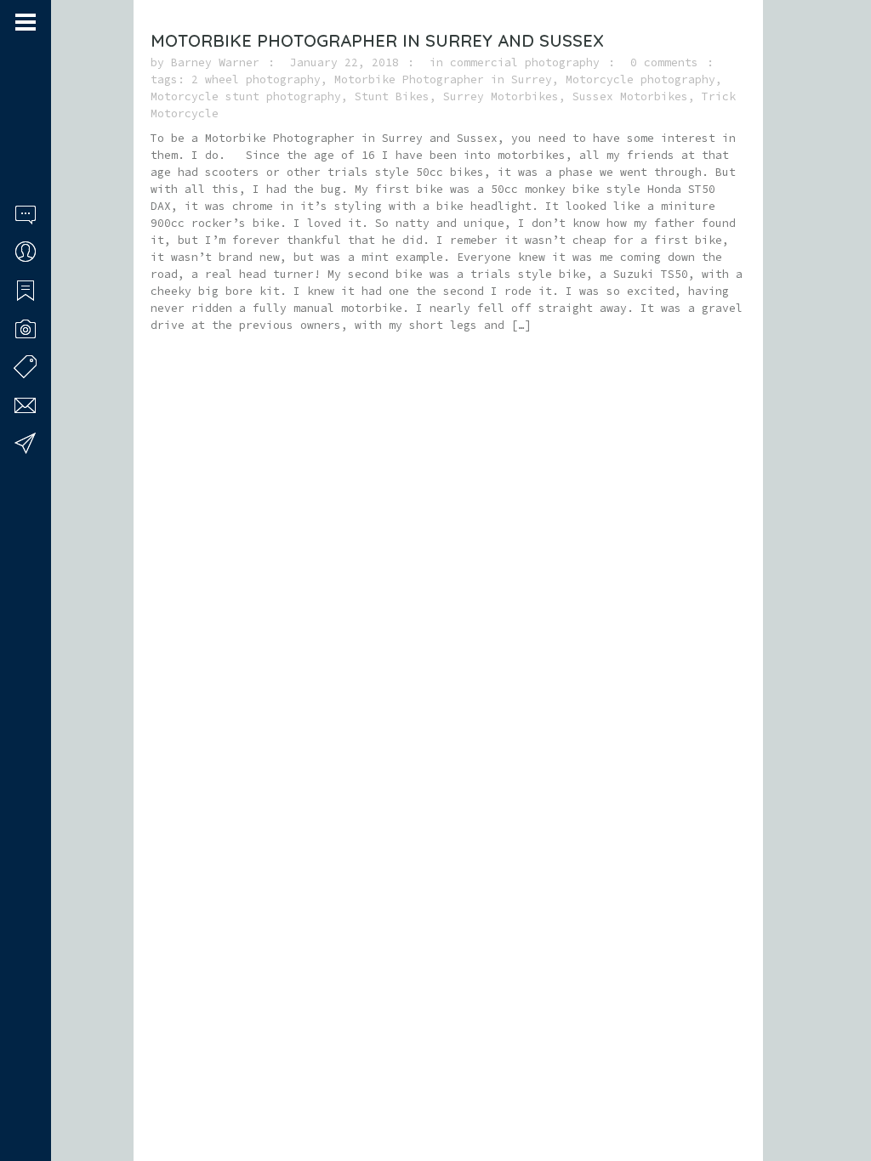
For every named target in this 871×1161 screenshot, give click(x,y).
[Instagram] (43, 1095)
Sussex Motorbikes (630, 96)
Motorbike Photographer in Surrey (443, 79)
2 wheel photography (256, 79)
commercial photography (525, 62)
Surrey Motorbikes (501, 96)
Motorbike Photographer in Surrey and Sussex (377, 40)
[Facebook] (21, 1095)
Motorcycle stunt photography (246, 96)
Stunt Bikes (392, 96)
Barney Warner (215, 62)
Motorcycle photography (640, 79)
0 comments (664, 62)
